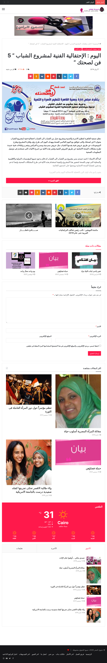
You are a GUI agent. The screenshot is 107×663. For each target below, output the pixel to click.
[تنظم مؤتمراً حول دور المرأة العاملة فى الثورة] (29, 389)
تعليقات (19, 548)
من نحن (51, 654)
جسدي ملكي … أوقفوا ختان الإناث (72, 558)
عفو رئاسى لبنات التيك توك (91, 271)
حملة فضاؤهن (62, 271)
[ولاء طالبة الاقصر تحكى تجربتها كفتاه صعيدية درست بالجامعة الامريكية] (29, 462)
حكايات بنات (60, 654)
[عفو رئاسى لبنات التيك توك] (86, 260)
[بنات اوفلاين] (92, 9)
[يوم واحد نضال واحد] (20, 260)
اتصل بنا (44, 654)
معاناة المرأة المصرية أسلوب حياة (82, 431)
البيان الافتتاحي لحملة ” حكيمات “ (82, 2)
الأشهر (88, 548)
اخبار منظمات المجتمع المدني (80, 44)
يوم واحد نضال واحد (27, 271)
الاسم (98, 326)
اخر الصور (35, 654)
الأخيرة (54, 548)
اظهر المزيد (54, 180)
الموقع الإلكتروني (45, 336)
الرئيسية (96, 44)
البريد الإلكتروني (94, 336)
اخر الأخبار (78, 49)
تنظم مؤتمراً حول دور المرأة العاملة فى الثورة (68, 586)
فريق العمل (80, 654)
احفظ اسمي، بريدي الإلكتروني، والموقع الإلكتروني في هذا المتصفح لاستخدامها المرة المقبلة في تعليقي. (62, 346)
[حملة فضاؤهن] (53, 260)
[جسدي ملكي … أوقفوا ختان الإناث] (94, 561)
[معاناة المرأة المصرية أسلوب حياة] (78, 401)
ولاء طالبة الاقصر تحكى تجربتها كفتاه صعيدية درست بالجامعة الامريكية (58, 609)
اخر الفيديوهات (24, 654)
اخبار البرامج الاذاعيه (10, 654)
